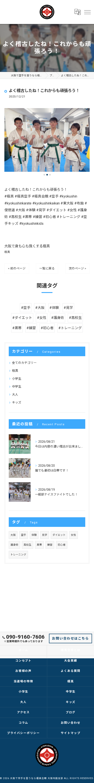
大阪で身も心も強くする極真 (27, 246)
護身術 (14, 544)
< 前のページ (17, 268)
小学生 (16, 378)
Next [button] (85, 142)
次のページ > (77, 268)
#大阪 (40, 308)
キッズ (16, 402)
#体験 (54, 308)
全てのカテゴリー (24, 362)
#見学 (68, 308)
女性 (73, 534)
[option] (47, 140)
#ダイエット (22, 318)
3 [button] (50, 174)
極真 (7, 252)
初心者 (62, 544)
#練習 (31, 328)
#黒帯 (17, 328)
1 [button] (44, 174)
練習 (49, 544)
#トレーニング (70, 328)
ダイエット (59, 534)
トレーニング (18, 554)
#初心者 (47, 328)
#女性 (41, 318)
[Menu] (87, 12)
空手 (23, 534)
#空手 (25, 308)
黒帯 (39, 544)
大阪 (13, 534)
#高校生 (75, 318)
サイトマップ (70, 733)
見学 (44, 534)
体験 (34, 534)
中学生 (16, 386)
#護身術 (57, 318)
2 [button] (47, 174)
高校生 (27, 544)
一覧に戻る (47, 268)
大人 (15, 394)
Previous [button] (8, 142)
